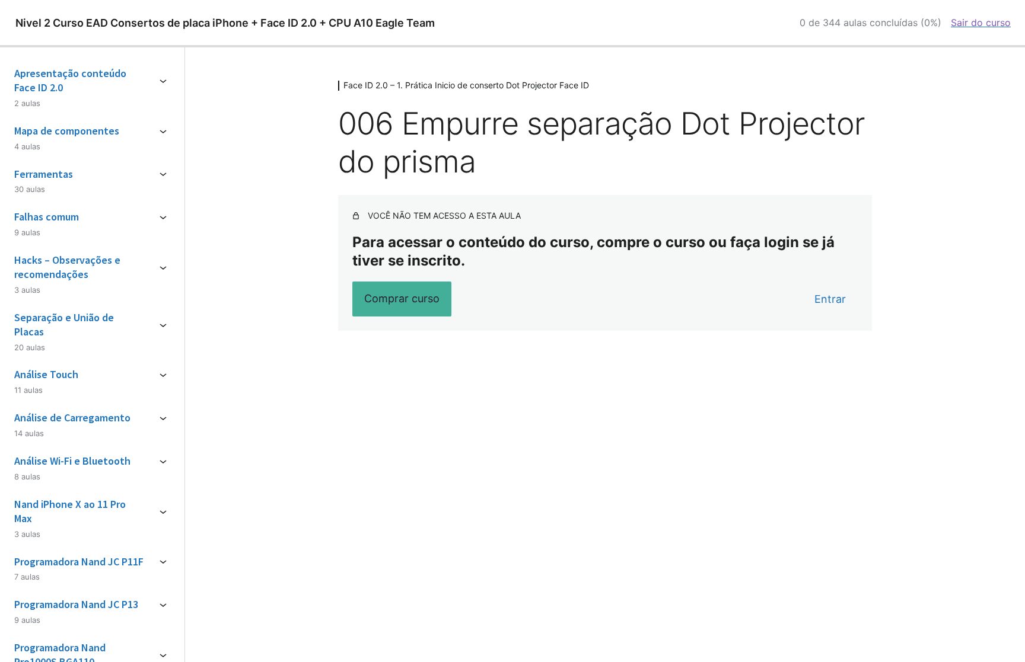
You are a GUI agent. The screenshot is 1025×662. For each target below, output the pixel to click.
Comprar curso (402, 298)
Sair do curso (981, 22)
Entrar (830, 299)
